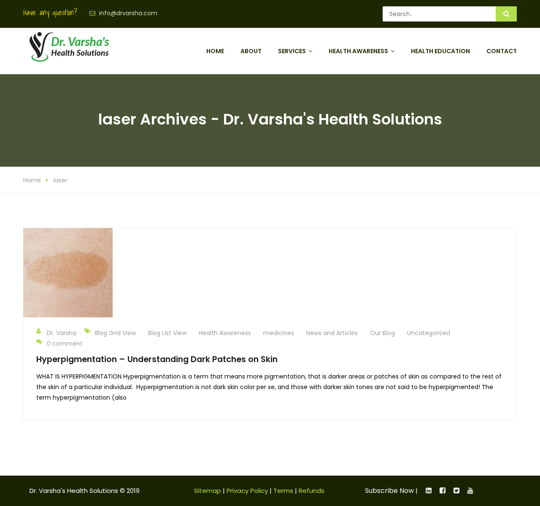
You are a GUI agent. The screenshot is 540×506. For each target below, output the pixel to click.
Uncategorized (428, 333)
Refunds (311, 490)
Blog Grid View (115, 333)
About (251, 51)
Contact (501, 51)
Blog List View (167, 333)
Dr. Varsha (61, 333)
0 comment (65, 343)
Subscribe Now (389, 490)
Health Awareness (358, 51)
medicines (278, 333)
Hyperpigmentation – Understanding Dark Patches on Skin (157, 359)
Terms (283, 490)
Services (292, 51)
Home (215, 51)
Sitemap (207, 490)
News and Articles (332, 333)
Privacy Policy (247, 490)
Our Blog (382, 333)
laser (61, 180)
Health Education (440, 51)
